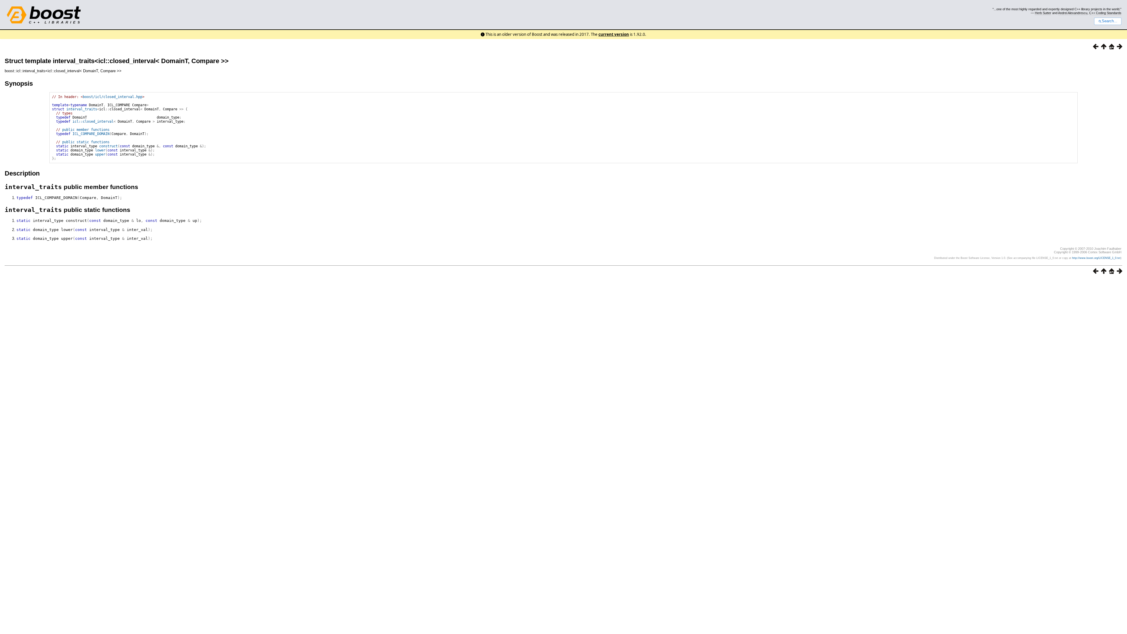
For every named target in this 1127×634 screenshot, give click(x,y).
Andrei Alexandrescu (1072, 13)
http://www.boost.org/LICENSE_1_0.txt (1096, 258)
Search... (1109, 21)
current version (613, 34)
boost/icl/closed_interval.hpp (112, 97)
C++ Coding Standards (1105, 13)
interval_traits (81, 109)
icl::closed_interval (93, 121)
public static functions (85, 142)
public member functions (85, 130)
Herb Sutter (1043, 13)
